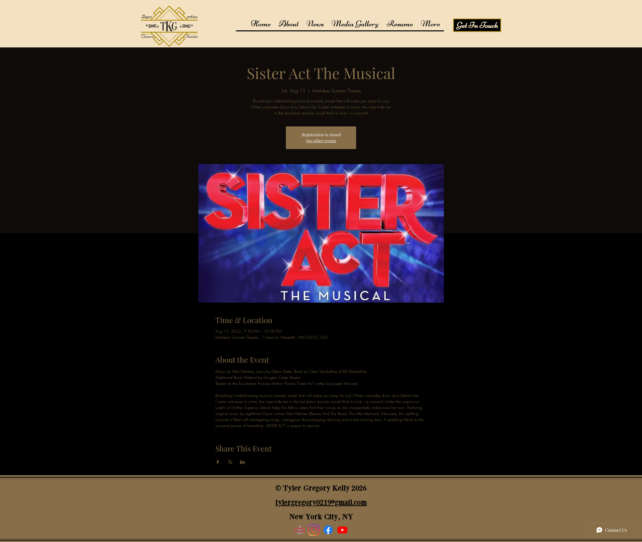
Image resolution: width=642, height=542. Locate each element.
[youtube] (342, 530)
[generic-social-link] (328, 530)
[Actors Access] (299, 530)
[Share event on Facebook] (217, 462)
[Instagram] (314, 530)
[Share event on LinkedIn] (242, 462)
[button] (355, 23)
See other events (321, 140)
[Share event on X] (230, 462)
